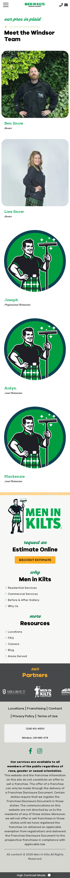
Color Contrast (50, 875)
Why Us (13, 606)
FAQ (11, 637)
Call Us (61, 5)
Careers (13, 643)
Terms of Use (47, 716)
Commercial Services (23, 593)
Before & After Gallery (23, 599)
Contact (55, 708)
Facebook (30, 751)
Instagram (40, 751)
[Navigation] (6, 5)
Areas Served (17, 656)
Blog (11, 650)
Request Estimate (35, 560)
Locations (15, 631)
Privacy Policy (23, 716)
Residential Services (22, 587)
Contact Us (66, 5)
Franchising (36, 708)
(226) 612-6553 (35, 728)
